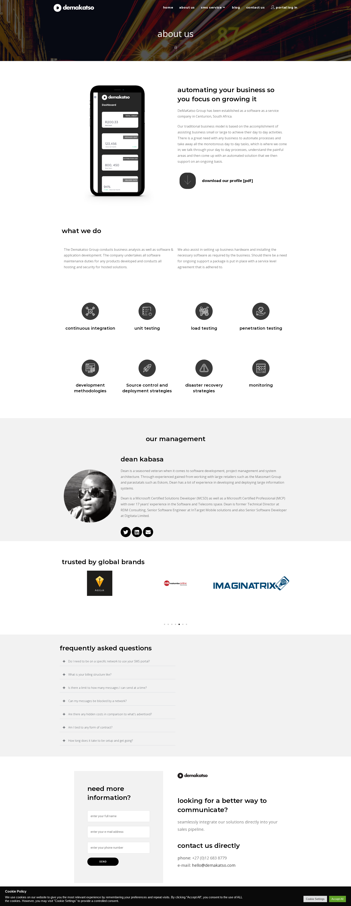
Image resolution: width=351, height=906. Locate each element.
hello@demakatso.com (213, 865)
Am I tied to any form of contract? (90, 727)
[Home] (175, 47)
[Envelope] (148, 532)
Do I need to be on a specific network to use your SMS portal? (109, 661)
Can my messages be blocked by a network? (97, 701)
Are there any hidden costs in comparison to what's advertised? (110, 714)
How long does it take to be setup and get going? (100, 740)
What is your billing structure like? (89, 674)
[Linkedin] (137, 532)
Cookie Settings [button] (315, 899)
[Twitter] (126, 532)
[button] (164, 624)
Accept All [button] (337, 899)
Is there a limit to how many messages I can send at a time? (107, 688)
